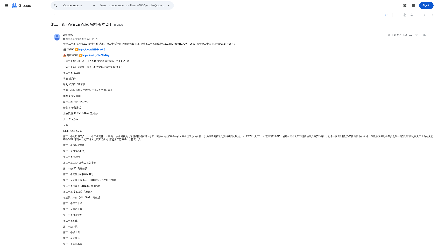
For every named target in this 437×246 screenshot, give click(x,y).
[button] (6, 5)
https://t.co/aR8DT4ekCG (91, 49)
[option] (79, 5)
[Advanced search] (169, 5)
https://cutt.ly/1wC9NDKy (95, 55)
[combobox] (132, 5)
